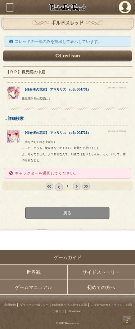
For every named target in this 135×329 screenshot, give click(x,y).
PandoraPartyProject (67, 7)
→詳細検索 (14, 118)
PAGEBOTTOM (127, 320)
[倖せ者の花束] (13, 98)
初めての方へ (101, 287)
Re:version (74, 311)
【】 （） (57, 89)
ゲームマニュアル (33, 287)
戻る (68, 213)
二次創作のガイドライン (106, 305)
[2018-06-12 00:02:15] (117, 131)
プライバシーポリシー (34, 305)
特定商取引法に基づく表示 (69, 305)
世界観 (34, 272)
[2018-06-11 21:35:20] (117, 88)
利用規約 (10, 305)
